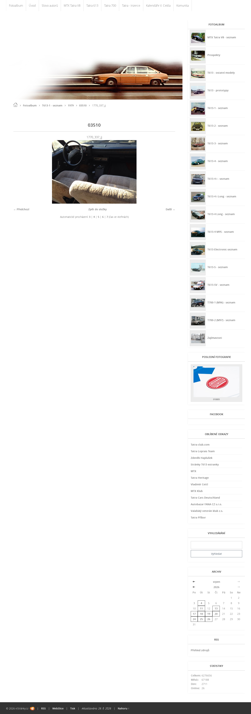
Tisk (72, 708)
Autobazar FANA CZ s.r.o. (206, 504)
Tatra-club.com (200, 444)
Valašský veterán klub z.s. (207, 511)
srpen (216, 581)
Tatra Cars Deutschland (205, 497)
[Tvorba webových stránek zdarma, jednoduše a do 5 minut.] (32, 708)
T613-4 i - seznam (218, 178)
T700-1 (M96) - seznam (221, 302)
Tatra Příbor (198, 517)
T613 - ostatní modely (221, 72)
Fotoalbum (16, 5)
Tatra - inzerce (131, 5)
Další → (170, 209)
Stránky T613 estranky (205, 464)
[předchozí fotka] (19, 172)
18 (201, 613)
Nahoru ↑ (123, 708)
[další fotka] (169, 172)
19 (208, 613)
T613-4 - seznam (217, 161)
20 (216, 613)
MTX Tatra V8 (72, 5)
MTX (193, 471)
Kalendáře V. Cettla (158, 5)
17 (194, 613)
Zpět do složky (97, 209)
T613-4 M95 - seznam (220, 231)
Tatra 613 (92, 5)
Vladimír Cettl (199, 484)
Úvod (32, 5)
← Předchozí (21, 209)
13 (216, 608)
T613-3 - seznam (217, 143)
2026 (216, 587)
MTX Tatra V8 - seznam (221, 37)
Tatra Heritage (200, 477)
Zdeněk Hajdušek (201, 458)
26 (208, 619)
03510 (83, 105)
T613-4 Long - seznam (221, 214)
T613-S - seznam (217, 267)
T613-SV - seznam (218, 284)
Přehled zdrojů (200, 650)
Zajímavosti (214, 338)
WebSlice (58, 708)
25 (201, 619)
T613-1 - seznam (52, 105)
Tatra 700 (110, 5)
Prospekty (213, 55)
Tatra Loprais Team (203, 451)
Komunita (182, 5)
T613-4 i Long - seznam (221, 196)
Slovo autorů (50, 5)
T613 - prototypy (218, 90)
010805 (216, 399)
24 (194, 619)
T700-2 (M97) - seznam (221, 320)
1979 (71, 105)
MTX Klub (197, 491)
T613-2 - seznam (217, 125)
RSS (43, 708)
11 (201, 608)
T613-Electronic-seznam (222, 249)
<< (194, 581)
